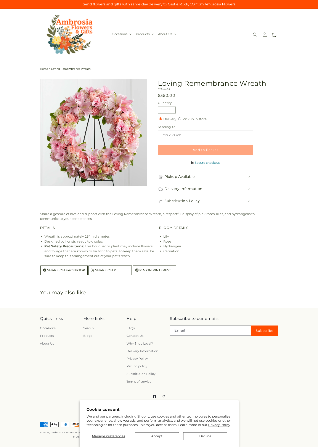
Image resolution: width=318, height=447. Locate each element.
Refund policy (137, 366)
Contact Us (135, 336)
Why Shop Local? (140, 343)
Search (88, 328)
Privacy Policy (219, 425)
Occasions (48, 328)
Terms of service (139, 382)
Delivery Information (142, 351)
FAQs (131, 328)
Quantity (165, 103)
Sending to (173, 127)
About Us (47, 343)
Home (44, 68)
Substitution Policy (141, 374)
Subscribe (264, 331)
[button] (121, 34)
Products (47, 336)
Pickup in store (195, 119)
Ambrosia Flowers (62, 432)
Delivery (170, 119)
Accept (156, 436)
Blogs (87, 336)
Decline (205, 436)
